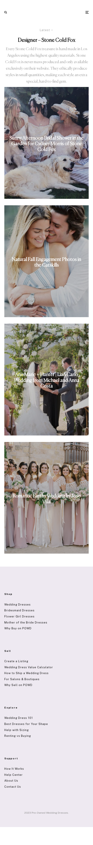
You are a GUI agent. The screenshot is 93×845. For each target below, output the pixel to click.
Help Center (13, 774)
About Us (11, 780)
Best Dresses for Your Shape (26, 724)
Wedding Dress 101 (18, 718)
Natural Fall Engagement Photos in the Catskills (46, 262)
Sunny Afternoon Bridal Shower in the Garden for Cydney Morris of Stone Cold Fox (46, 144)
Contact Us (12, 786)
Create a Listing (16, 661)
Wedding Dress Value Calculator (28, 667)
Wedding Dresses (17, 604)
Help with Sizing (16, 730)
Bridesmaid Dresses (19, 610)
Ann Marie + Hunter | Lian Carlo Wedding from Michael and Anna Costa (46, 381)
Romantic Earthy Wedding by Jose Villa (46, 499)
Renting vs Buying (17, 735)
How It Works (14, 768)
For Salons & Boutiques (22, 679)
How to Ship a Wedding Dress (26, 673)
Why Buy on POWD (18, 628)
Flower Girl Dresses (19, 616)
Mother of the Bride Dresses (25, 622)
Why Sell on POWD (18, 685)
